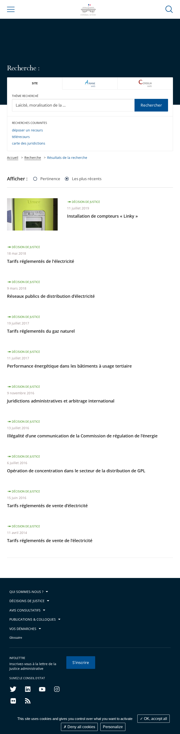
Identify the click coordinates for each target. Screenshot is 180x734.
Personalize (113, 727)
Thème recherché (25, 96)
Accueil (12, 157)
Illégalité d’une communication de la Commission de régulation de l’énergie (82, 436)
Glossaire (15, 638)
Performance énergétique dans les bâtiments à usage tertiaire (69, 366)
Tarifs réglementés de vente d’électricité (47, 505)
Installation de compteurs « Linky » (102, 216)
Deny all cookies (81, 727)
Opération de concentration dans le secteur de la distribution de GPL (76, 470)
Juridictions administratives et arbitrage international (60, 401)
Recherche (32, 157)
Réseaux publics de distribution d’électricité (51, 296)
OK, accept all (155, 719)
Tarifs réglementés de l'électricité (40, 261)
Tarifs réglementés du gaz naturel (41, 331)
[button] (169, 9)
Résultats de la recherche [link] (67, 157)
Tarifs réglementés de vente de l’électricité (49, 540)
